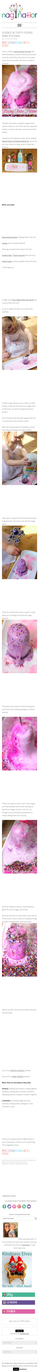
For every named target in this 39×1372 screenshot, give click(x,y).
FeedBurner (24, 1333)
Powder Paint (7, 255)
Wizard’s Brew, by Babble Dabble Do (15, 141)
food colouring (19, 255)
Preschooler (9, 1162)
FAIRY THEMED (18, 1076)
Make (28, 1160)
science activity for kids (22, 51)
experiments (12, 1163)
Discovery (13, 1160)
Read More (23, 1369)
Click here (25, 1245)
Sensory (25, 1162)
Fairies (18, 1160)
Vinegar (5, 243)
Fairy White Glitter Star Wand (23, 300)
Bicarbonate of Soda (9, 237)
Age (9, 1160)
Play (31, 1160)
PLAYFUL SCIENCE (17, 1070)
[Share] (24, 43)
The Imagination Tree (19, 10)
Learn (25, 1160)
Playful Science (19, 1163)
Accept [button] (16, 1369)
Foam (21, 1160)
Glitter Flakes (7, 261)
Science (20, 1162)
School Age (15, 1162)
